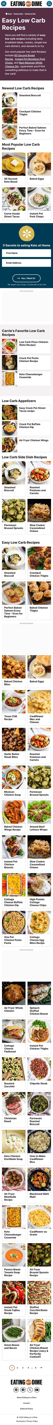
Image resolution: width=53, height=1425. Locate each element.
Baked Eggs (37, 178)
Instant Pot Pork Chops (37, 215)
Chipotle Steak (38, 1083)
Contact (26, 1403)
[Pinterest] (16, 1389)
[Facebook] (23, 1389)
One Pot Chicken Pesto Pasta (13, 940)
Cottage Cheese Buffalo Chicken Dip (13, 902)
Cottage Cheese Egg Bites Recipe (37, 940)
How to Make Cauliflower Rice (37, 1159)
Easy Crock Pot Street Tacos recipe (32, 409)
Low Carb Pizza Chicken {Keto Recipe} (33, 343)
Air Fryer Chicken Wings (33, 440)
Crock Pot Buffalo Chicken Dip (29, 426)
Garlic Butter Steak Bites (11, 755)
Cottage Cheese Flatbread (10, 1048)
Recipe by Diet (30, 14)
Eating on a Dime (26, 4)
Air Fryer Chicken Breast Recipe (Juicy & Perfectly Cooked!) (39, 1351)
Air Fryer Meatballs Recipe (10, 1196)
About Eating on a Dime (26, 1397)
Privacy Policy (32, 1421)
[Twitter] (30, 1389)
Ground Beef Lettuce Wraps (38, 828)
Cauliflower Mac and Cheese (36, 719)
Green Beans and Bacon (11, 1346)
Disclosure (20, 1421)
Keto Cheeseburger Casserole (31, 376)
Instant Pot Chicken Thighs (39, 1047)
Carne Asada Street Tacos (12, 215)
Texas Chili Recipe (10, 718)
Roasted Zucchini (9, 1085)
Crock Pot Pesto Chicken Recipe (29, 360)
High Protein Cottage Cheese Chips (38, 902)
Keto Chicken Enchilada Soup (13, 1158)
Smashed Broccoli (30, 95)
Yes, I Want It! (28, 278)
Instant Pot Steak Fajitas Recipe (12, 1310)
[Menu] (3, 3)
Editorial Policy (26, 1409)
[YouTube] (37, 1389)
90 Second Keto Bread (10, 180)
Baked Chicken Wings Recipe (13, 828)
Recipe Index (18, 14)
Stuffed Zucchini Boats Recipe (38, 1310)
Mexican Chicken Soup (12, 793)
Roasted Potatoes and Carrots (38, 490)
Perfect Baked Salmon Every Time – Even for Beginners (32, 130)
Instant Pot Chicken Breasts (10, 864)
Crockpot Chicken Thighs (39, 574)
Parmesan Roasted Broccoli (36, 1121)
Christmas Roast (10, 1120)
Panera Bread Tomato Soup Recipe (12, 1272)
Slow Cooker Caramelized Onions (37, 528)
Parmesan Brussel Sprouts (13, 527)
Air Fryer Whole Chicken (13, 1009)
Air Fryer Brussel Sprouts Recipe (39, 1272)
